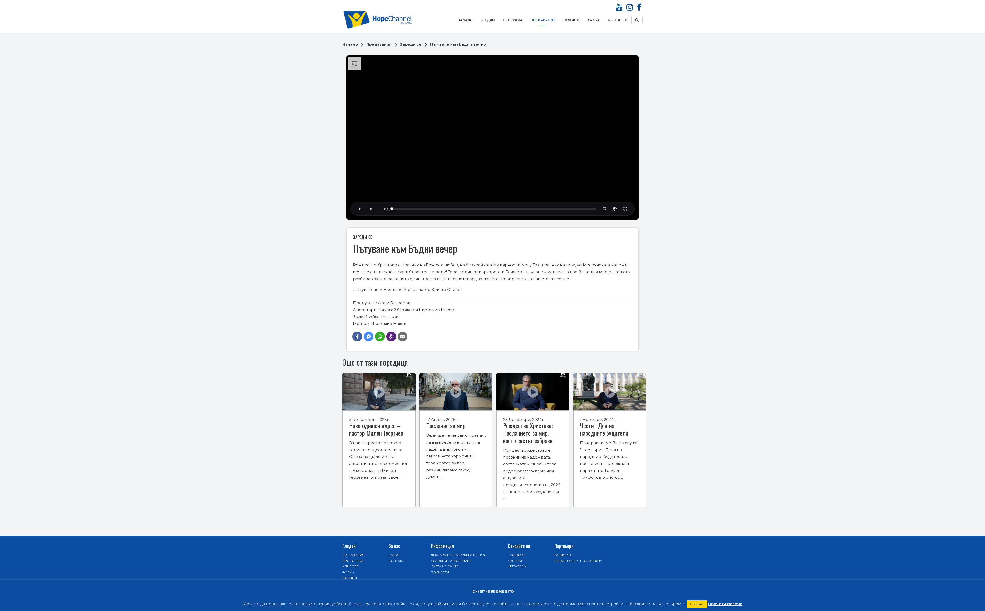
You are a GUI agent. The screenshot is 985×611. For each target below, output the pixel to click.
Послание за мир (446, 425)
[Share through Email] (402, 336)
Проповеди (352, 561)
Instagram (517, 566)
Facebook (516, 555)
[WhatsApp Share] (380, 336)
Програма (513, 20)
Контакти (617, 20)
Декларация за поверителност (459, 555)
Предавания (543, 20)
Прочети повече (725, 603)
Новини (571, 20)
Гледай (488, 20)
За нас (593, 20)
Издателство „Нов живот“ (578, 561)
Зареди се (410, 44)
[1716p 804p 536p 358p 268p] (615, 209)
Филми (348, 572)
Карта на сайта (445, 566)
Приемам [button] (697, 604)
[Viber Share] (391, 336)
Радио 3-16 (563, 555)
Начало (465, 20)
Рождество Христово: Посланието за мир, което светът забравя (528, 433)
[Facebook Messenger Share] (368, 336)
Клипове (350, 566)
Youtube (515, 561)
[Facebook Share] (357, 336)
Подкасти (440, 572)
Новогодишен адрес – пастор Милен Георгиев (376, 429)
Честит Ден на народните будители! (605, 429)
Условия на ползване (451, 561)
